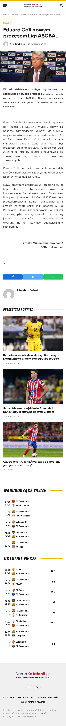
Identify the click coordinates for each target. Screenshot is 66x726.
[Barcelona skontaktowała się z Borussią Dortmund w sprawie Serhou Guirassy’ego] (33, 333)
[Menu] (5, 5)
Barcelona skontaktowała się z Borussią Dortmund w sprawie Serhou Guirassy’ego (31, 357)
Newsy (24, 14)
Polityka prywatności (45, 697)
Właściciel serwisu (33, 702)
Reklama (23, 697)
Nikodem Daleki (17, 44)
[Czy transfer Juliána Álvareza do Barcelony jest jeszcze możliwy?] (33, 439)
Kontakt (8, 697)
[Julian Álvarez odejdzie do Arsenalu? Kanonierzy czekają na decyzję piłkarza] (33, 386)
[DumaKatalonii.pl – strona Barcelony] (33, 5)
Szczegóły (42, 713)
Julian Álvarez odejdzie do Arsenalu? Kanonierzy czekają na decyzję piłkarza (28, 410)
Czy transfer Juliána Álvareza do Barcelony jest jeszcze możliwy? (31, 463)
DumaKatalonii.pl (11, 14)
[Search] (61, 5)
